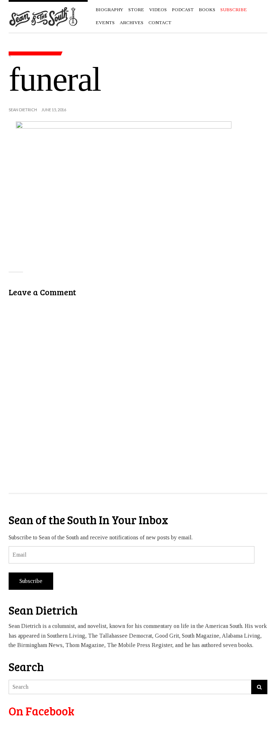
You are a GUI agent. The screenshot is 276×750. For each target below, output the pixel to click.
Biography (109, 9)
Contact (159, 22)
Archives (131, 22)
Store (136, 9)
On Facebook (41, 711)
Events (105, 22)
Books (207, 9)
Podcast (183, 9)
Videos (158, 9)
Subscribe (30, 581)
